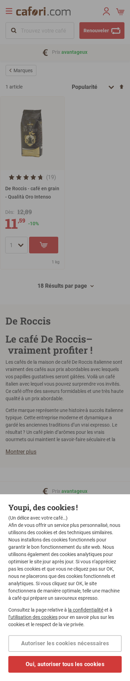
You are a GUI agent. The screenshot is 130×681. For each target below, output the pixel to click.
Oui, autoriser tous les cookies (65, 664)
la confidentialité (85, 610)
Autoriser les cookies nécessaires (65, 643)
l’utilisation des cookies (33, 617)
